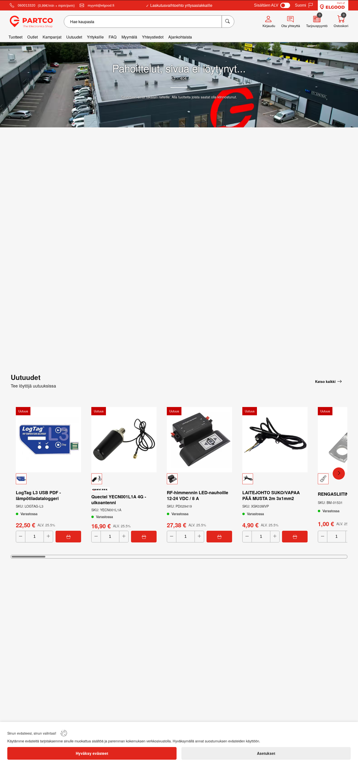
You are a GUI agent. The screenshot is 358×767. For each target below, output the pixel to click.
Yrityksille (95, 37)
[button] (48, 478)
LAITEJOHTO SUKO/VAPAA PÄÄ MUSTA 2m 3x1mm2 (271, 495)
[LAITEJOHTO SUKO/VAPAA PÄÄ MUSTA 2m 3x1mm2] (275, 439)
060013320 (26, 5)
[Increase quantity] (48, 536)
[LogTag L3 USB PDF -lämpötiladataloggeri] (48, 439)
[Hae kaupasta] (228, 22)
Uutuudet (74, 37)
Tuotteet (15, 37)
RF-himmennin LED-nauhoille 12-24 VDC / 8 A (197, 495)
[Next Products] (339, 473)
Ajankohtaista (180, 37)
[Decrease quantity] (20, 536)
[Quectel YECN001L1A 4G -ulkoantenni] (124, 439)
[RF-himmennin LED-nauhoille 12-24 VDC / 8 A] (199, 439)
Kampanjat (52, 37)
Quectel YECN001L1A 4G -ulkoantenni (118, 499)
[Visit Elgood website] (333, 5)
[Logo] (31, 22)
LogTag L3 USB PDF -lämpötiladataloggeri (38, 495)
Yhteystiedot (152, 37)
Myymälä (129, 37)
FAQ (113, 37)
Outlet (32, 37)
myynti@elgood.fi (101, 5)
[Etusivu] (173, 78)
